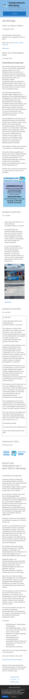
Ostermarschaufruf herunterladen (12, 659)
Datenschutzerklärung (14, 687)
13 (18, 679)
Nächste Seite (14, 682)
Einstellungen (8, 692)
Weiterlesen (5, 48)
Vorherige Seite (14, 677)
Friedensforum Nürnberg (17, 4)
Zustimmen (5, 696)
